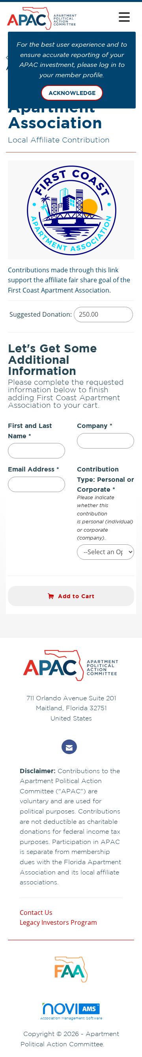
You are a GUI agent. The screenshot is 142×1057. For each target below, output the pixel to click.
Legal (114, 1044)
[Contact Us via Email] (69, 747)
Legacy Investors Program (58, 922)
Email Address (31, 469)
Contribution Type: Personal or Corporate (105, 479)
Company (92, 425)
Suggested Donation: (40, 314)
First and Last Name (30, 430)
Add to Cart (76, 596)
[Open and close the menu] (106, 16)
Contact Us (36, 912)
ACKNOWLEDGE (72, 92)
